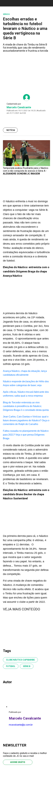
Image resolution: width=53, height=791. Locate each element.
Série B (26, 666)
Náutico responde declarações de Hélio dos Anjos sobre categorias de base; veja (26, 383)
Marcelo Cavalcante (19, 107)
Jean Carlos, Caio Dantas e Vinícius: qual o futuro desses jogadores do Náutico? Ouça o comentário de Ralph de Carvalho (26, 420)
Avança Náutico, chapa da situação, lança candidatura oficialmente (25, 373)
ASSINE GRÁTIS (17, 762)
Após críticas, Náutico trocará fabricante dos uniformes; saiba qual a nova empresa (26, 394)
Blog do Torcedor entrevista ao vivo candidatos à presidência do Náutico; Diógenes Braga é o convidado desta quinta (26, 406)
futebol (10, 666)
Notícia (10, 130)
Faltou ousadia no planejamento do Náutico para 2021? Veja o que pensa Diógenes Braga (26, 435)
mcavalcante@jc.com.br (21, 724)
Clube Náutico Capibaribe (20, 660)
